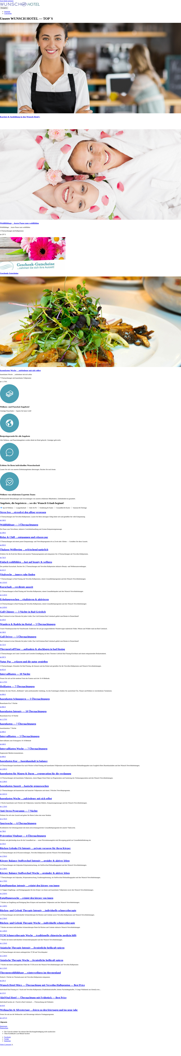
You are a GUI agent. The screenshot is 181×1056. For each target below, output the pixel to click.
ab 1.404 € (3, 931)
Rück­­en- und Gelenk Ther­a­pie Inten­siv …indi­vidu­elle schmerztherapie (38, 910)
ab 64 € (2, 1005)
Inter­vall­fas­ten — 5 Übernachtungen (19, 736)
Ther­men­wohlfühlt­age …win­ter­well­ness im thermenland (30, 972)
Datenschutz (4, 1028)
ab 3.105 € (3, 595)
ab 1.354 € (3, 943)
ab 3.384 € (3, 781)
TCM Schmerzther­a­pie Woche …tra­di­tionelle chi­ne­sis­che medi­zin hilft (38, 935)
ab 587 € (3, 657)
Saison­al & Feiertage (80, 508)
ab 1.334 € (3, 806)
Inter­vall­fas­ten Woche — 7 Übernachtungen (23, 748)
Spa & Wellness (8, 508)
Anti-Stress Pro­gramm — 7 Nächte (19, 810)
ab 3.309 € (3, 869)
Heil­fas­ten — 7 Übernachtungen (17, 686)
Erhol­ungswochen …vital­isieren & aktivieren (24, 599)
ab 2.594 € (3, 856)
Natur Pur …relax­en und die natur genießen (24, 661)
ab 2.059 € (3, 607)
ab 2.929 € (3, 893)
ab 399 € (3, 533)
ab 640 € (3, 744)
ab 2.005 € (3, 769)
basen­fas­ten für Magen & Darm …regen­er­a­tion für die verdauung (35, 773)
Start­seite (7, 11)
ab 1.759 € (3, 881)
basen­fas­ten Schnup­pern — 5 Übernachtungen (25, 699)
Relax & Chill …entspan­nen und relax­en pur (24, 537)
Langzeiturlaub (21, 508)
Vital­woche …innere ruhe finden (17, 574)
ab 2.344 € (3, 956)
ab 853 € (3, 669)
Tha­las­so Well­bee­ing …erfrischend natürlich (24, 549)
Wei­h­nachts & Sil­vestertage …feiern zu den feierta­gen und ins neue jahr (39, 1010)
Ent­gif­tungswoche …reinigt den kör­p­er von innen (26, 898)
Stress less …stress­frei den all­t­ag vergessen (23, 512)
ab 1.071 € (3, 1018)
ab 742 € (3, 557)
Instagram (7, 1041)
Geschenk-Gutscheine (9, 273)
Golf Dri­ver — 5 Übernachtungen (18, 636)
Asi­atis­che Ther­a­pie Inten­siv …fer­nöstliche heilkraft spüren (32, 947)
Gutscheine (8, 13)
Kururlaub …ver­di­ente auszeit (16, 587)
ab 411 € (3, 570)
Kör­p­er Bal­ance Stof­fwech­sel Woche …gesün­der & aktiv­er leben (35, 873)
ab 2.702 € (3, 819)
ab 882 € (3, 707)
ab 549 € (3, 520)
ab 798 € (3, 831)
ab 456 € (3, 620)
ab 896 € (3, 694)
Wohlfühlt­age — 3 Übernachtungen (19, 524)
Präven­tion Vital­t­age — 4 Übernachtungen (23, 835)
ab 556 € (3, 844)
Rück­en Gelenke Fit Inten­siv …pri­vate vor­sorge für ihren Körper (35, 848)
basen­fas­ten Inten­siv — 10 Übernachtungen (23, 711)
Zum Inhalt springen (6, 1)
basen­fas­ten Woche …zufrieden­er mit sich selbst (20, 370)
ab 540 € (3, 632)
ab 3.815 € (3, 794)
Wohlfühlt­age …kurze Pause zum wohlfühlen (19, 223)
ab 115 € (3, 993)
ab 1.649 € (3, 906)
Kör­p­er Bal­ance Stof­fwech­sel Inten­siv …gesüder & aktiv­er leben (35, 860)
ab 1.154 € (3, 968)
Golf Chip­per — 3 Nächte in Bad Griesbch (23, 611)
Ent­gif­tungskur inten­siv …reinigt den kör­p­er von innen (29, 885)
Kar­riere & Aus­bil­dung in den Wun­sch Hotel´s (20, 117)
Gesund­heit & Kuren (63, 508)
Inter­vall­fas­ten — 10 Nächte (15, 674)
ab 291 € (3, 981)
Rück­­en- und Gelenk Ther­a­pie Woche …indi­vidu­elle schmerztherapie (37, 923)
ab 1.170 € (3, 682)
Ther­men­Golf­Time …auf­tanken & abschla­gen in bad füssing (32, 649)
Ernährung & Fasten (46, 508)
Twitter (6, 1039)
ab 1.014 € (3, 582)
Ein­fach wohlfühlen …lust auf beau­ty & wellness (26, 562)
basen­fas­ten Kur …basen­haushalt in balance (24, 761)
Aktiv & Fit (33, 508)
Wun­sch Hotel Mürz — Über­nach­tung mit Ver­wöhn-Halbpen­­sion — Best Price (42, 985)
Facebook (7, 1037)
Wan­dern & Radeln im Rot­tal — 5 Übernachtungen (27, 624)
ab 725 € (3, 645)
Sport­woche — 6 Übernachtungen (18, 823)
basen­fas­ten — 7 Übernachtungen (18, 723)
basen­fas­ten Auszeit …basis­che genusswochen (24, 786)
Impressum (3, 1026)
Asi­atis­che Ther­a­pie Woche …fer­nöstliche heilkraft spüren (31, 960)
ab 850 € (3, 545)
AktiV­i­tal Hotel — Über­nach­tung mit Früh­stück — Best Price (33, 997)
